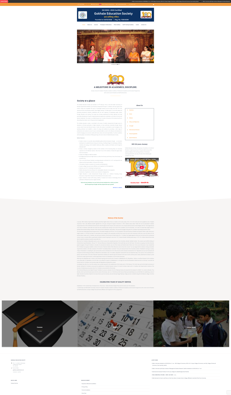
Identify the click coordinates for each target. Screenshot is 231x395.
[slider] (151, 187)
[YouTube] (153, 4)
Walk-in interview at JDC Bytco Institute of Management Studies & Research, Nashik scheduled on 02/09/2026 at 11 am (190, 1)
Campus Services (14, 383)
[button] (139, 110)
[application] (139, 187)
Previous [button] (78, 45)
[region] (115, 46)
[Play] (126, 186)
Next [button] (152, 45)
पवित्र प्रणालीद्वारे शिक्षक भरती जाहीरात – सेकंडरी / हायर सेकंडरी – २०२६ (164, 374)
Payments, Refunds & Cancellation (89, 383)
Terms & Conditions (86, 390)
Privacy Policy (85, 386)
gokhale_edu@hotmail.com (18, 370)
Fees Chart (84, 393)
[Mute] (149, 186)
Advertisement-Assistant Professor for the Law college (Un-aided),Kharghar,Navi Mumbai (170, 371)
